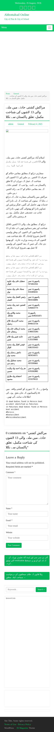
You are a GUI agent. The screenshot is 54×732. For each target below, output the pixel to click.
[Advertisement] (27, 61)
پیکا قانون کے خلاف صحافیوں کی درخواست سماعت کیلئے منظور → (24, 575)
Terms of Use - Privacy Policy (17, 724)
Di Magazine (22, 728)
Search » (41, 589)
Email (9, 520)
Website (9, 532)
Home (8, 93)
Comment (10, 472)
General (16, 93)
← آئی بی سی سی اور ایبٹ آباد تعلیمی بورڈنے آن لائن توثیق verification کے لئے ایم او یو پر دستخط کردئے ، (27, 560)
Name (9, 508)
